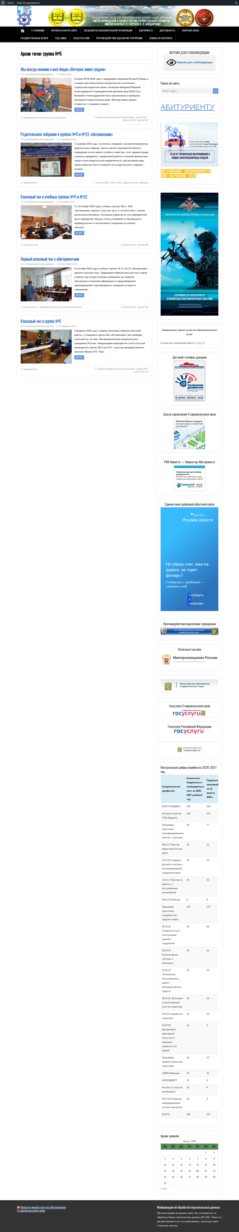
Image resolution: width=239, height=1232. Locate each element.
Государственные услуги (34, 38)
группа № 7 (142, 117)
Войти (10, 2)
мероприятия (30, 182)
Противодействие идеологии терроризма (119, 38)
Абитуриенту (146, 30)
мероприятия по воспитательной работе (45, 117)
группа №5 (142, 120)
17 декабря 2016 (67, 139)
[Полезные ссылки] (189, 665)
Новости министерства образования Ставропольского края (41, 1209)
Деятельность (167, 30)
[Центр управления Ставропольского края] (189, 433)
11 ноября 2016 (67, 202)
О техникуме (37, 30)
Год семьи (60, 38)
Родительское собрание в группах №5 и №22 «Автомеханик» (67, 134)
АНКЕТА (200, 343)
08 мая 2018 (65, 74)
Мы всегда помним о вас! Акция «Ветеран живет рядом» (63, 69)
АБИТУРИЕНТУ (188, 107)
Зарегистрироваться (28, 2)
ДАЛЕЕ (79, 109)
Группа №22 (129, 120)
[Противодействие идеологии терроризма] (189, 634)
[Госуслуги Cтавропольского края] (189, 713)
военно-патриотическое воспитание (115, 117)
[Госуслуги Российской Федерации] (189, 732)
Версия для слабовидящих (195, 62)
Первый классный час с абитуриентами (50, 259)
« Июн (164, 1188)
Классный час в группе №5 (41, 321)
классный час (31, 245)
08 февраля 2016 (67, 326)
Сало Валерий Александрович (38, 74)
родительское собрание (135, 182)
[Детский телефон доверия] (189, 380)
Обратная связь (190, 30)
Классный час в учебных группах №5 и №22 (54, 197)
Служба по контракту (160, 38)
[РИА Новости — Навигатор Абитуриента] (189, 478)
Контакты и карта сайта (64, 30)
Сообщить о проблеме (190, 599)
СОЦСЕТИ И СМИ (81, 38)
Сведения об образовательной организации (108, 30)
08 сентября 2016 (68, 264)
